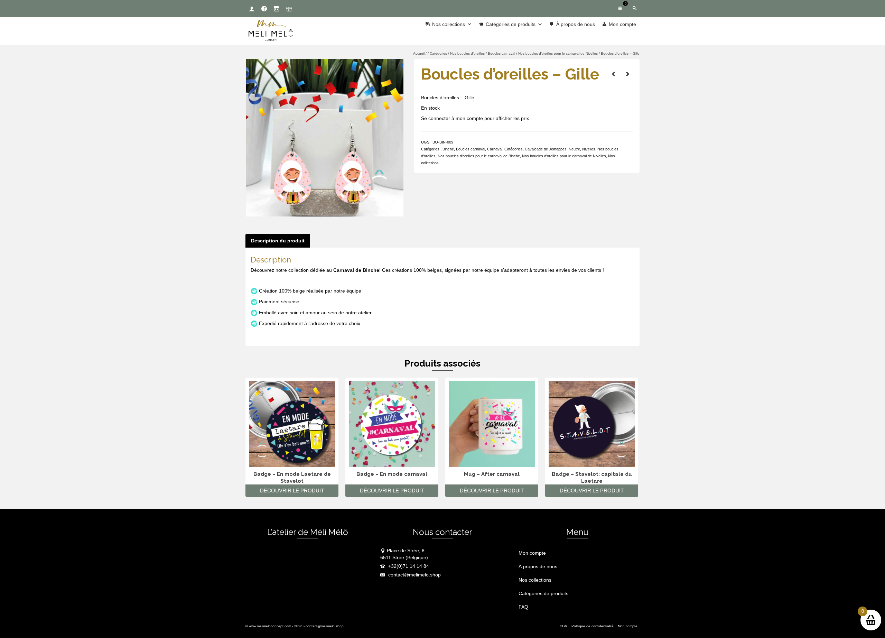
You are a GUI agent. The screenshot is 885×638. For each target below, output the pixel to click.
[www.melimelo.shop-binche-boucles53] (324, 137)
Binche (448, 149)
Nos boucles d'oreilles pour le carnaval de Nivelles (564, 156)
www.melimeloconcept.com (270, 626)
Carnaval (494, 149)
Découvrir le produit (292, 490)
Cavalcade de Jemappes (546, 149)
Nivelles (588, 149)
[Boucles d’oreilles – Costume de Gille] (613, 74)
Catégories (513, 149)
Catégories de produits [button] (510, 24)
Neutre (574, 149)
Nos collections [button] (448, 24)
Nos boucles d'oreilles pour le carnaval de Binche (479, 156)
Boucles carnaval (470, 149)
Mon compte (622, 24)
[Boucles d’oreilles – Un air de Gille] (627, 74)
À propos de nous (575, 24)
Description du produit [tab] (278, 240)
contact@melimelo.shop (414, 574)
